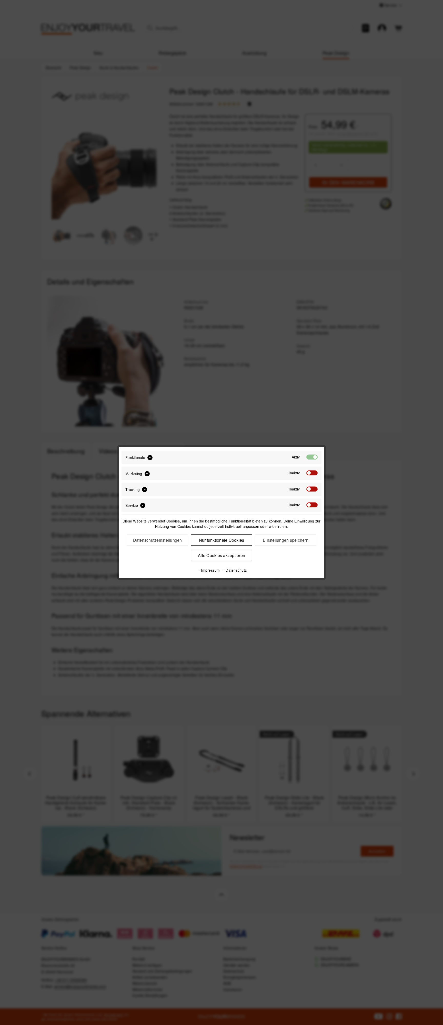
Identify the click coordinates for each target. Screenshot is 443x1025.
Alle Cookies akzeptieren (221, 556)
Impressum (210, 570)
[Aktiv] (312, 457)
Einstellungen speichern (285, 540)
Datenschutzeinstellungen (157, 540)
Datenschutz (236, 570)
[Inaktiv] (312, 473)
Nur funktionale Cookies (221, 540)
